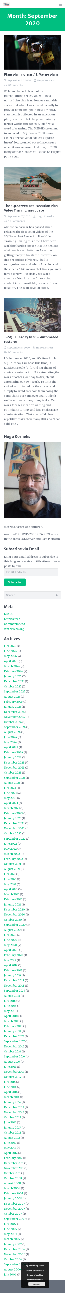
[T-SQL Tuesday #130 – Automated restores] (32, 315)
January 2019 (12, 975)
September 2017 (14, 1041)
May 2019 (10, 960)
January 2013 (12, 1127)
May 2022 (10, 848)
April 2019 (11, 965)
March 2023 (12, 808)
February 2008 (13, 1193)
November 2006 (14, 1254)
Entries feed (12, 619)
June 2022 (10, 843)
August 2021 (12, 869)
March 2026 (12, 666)
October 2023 (12, 772)
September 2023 (14, 777)
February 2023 (13, 813)
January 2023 (12, 818)
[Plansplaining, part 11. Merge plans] (32, 52)
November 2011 (14, 1168)
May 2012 (10, 1147)
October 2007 (13, 1213)
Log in (8, 613)
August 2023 (12, 782)
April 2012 (11, 1153)
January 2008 (13, 1198)
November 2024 (14, 716)
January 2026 (13, 676)
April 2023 (11, 803)
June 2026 (10, 651)
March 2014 (11, 1097)
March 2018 (12, 1021)
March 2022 (12, 853)
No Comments (16, 221)
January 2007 (13, 1244)
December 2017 (14, 1036)
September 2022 (14, 838)
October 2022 (13, 833)
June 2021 (10, 879)
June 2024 (10, 737)
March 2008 (12, 1188)
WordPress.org (14, 629)
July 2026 (10, 646)
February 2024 (13, 752)
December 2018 (14, 980)
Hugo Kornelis (46, 80)
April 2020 (11, 950)
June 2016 (10, 1066)
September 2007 (15, 1218)
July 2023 (10, 788)
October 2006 (13, 1259)
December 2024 (14, 711)
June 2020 (10, 940)
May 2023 (10, 798)
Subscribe (15, 582)
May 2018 (10, 1011)
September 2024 (15, 727)
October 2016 (12, 1051)
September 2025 (14, 691)
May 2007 (10, 1234)
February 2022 (13, 858)
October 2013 (12, 1117)
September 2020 (15, 924)
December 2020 (14, 909)
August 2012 (12, 1137)
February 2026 (13, 671)
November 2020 (14, 914)
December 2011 (14, 1163)
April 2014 (11, 1092)
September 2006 (15, 1264)
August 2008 (12, 1183)
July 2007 (10, 1223)
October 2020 (13, 919)
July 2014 (10, 1081)
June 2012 (10, 1142)
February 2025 (13, 701)
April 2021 (11, 889)
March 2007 (12, 1239)
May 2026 (10, 656)
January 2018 (12, 1031)
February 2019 (13, 970)
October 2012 (12, 1132)
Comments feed (14, 624)
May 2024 (10, 742)
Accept (36, 1283)
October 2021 (12, 863)
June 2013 (10, 1122)
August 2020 (12, 930)
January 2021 (12, 904)
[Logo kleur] (6, 4)
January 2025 (12, 706)
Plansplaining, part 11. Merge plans (31, 74)
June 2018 (10, 1005)
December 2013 (14, 1107)
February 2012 (13, 1158)
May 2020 (10, 945)
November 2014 (14, 1071)
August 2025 (12, 696)
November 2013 (14, 1112)
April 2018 (11, 1016)
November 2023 (14, 767)
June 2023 (10, 793)
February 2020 (13, 955)
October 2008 (13, 1178)
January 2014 (12, 1102)
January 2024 (13, 757)
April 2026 (11, 661)
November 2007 (14, 1208)
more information (35, 1279)
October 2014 (12, 1076)
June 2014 (10, 1087)
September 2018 (14, 990)
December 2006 (14, 1249)
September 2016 (14, 1056)
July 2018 (10, 1000)
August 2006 (12, 1269)
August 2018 (12, 995)
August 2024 (12, 732)
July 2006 (10, 1274)
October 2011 (12, 1173)
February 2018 (13, 1026)
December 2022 (14, 823)
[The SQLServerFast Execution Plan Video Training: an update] (32, 184)
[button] (60, 4)
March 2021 (11, 894)
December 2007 (14, 1203)
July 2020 (10, 935)
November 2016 (14, 1046)
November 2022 (14, 828)
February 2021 (13, 899)
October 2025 (12, 686)
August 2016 (12, 1061)
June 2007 (10, 1229)
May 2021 (10, 884)
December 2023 (14, 762)
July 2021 (10, 874)
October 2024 (13, 722)
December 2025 (14, 681)
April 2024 (11, 747)
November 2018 (14, 985)
